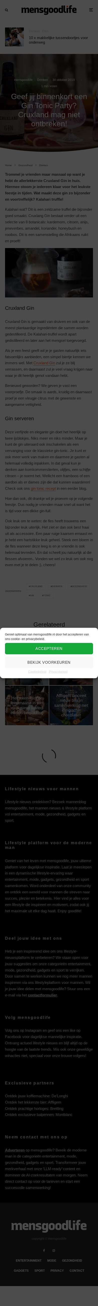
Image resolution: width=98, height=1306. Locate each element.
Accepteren (49, 648)
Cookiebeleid (37, 671)
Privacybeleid (58, 671)
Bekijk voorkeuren (49, 662)
